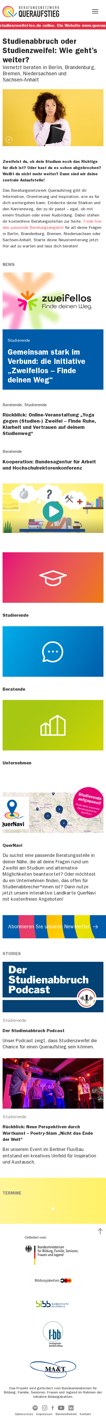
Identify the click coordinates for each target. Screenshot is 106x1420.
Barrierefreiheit (66, 1414)
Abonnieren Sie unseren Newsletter (49, 927)
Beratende (14, 689)
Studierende (16, 615)
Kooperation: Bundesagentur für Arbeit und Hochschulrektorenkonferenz (49, 464)
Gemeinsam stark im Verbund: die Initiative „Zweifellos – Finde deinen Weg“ (46, 366)
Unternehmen (17, 763)
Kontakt (85, 1414)
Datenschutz (24, 1414)
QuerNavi (12, 845)
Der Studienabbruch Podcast (34, 1030)
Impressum (44, 1414)
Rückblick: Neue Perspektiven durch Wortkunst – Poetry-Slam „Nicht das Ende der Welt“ (48, 1133)
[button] (53, 1209)
